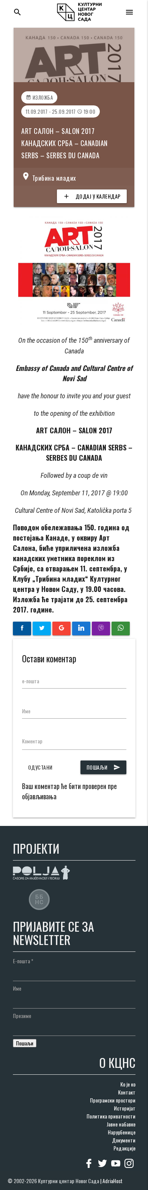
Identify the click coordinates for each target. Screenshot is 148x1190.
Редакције (124, 1148)
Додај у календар (92, 196)
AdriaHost (112, 1181)
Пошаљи (103, 767)
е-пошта (30, 681)
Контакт (126, 1092)
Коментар (32, 741)
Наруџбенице (121, 1132)
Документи (123, 1140)
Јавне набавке (121, 1124)
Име (26, 711)
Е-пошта (23, 961)
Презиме (22, 1016)
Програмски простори (112, 1100)
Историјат (124, 1108)
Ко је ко (127, 1084)
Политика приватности (111, 1116)
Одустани (40, 767)
